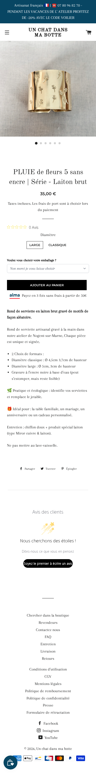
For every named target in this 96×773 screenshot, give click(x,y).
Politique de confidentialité (48, 698)
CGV (48, 676)
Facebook (50, 723)
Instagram (50, 730)
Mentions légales (48, 683)
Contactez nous (48, 630)
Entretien (48, 644)
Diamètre (48, 235)
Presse (48, 705)
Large (34, 245)
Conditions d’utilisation (48, 669)
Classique (57, 245)
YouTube (51, 737)
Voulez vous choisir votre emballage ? (31, 260)
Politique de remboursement (48, 691)
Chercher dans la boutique (48, 615)
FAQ (48, 637)
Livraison (48, 651)
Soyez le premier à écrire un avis (48, 563)
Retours (48, 658)
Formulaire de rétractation (48, 712)
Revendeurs (48, 622)
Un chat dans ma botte (48, 33)
